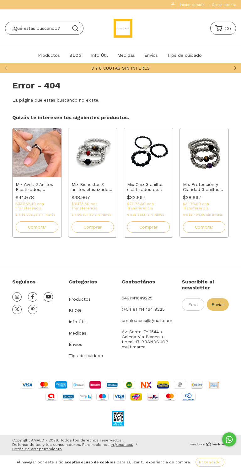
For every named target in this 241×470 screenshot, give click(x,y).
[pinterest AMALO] (32, 309)
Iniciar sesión (192, 5)
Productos (49, 55)
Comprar (37, 227)
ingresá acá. (122, 444)
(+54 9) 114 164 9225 (143, 309)
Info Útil (99, 55)
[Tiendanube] (209, 445)
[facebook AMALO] (32, 297)
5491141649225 (137, 297)
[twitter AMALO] (17, 309)
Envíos (151, 55)
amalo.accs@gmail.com (147, 320)
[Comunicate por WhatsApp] (229, 439)
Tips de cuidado (184, 55)
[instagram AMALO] (17, 297)
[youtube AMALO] (48, 297)
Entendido (210, 462)
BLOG (75, 55)
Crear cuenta (224, 5)
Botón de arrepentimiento (37, 449)
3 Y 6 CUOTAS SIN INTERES (120, 68)
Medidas (126, 55)
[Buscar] (75, 28)
